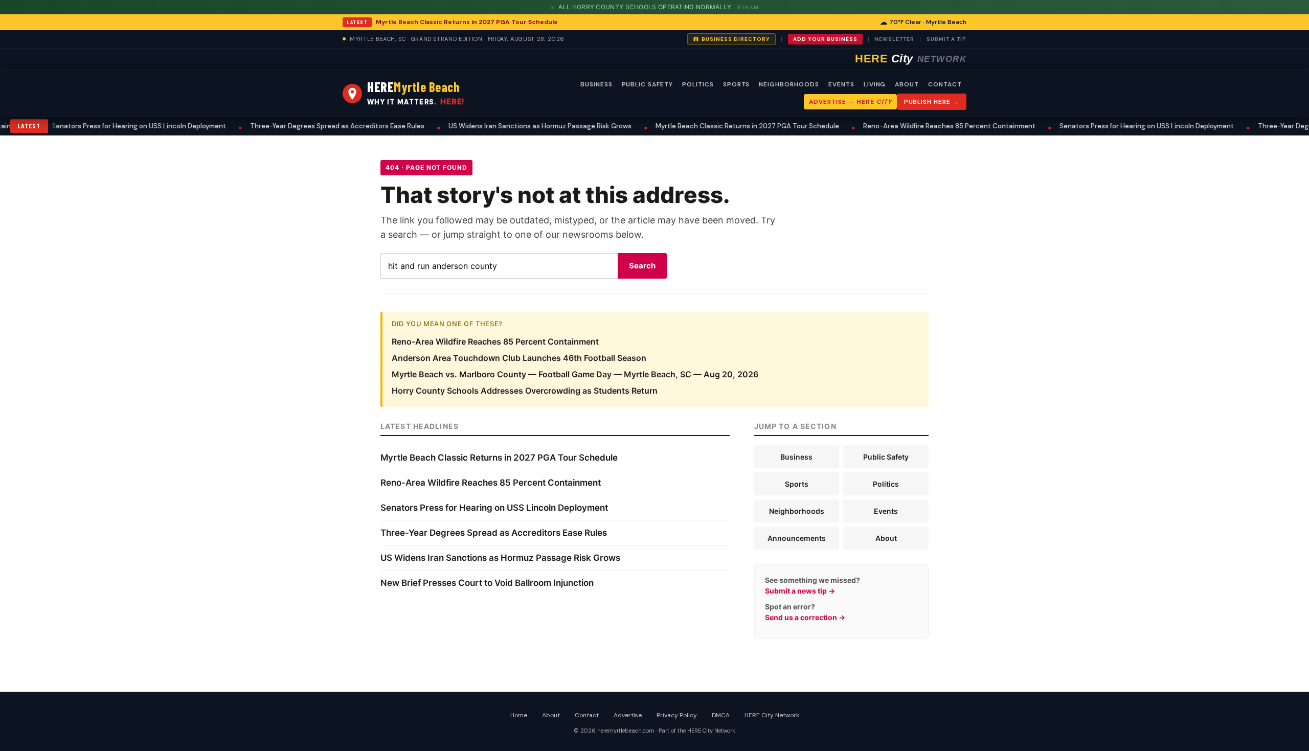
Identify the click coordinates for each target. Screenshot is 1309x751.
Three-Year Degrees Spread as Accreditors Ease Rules (300, 126)
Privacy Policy (677, 715)
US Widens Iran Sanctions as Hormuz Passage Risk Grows (503, 126)
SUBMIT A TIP (946, 39)
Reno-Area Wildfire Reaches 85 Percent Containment (912, 126)
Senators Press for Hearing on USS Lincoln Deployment (102, 126)
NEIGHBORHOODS (789, 84)
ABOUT (907, 84)
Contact (587, 715)
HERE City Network (771, 715)
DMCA (721, 715)
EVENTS (841, 84)
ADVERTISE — (850, 102)
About (886, 538)
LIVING (875, 84)
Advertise (628, 715)
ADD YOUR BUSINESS (825, 39)
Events (886, 511)
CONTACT (945, 84)
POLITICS (698, 84)
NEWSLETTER (894, 39)
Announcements (797, 538)
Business (796, 456)
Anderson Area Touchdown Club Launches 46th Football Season (519, 358)
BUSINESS (596, 84)
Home (518, 715)
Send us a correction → (805, 617)
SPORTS (736, 84)
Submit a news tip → (800, 590)
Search (642, 265)
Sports (796, 484)
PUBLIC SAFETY (647, 84)
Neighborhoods (796, 511)
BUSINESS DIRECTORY (736, 39)
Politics (886, 484)
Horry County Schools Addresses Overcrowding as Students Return (525, 390)
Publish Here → (931, 102)
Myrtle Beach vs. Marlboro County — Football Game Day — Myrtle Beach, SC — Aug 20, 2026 (575, 374)
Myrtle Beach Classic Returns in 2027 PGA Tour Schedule (467, 22)
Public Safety (886, 456)
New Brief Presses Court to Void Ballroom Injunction (487, 583)
